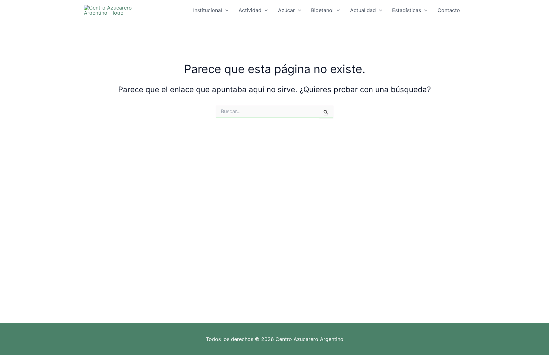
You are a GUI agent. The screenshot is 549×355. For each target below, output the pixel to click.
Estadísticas (406, 10)
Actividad (250, 10)
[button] (225, 10)
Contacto (448, 10)
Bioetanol (322, 10)
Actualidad (363, 10)
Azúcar (286, 10)
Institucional (207, 10)
